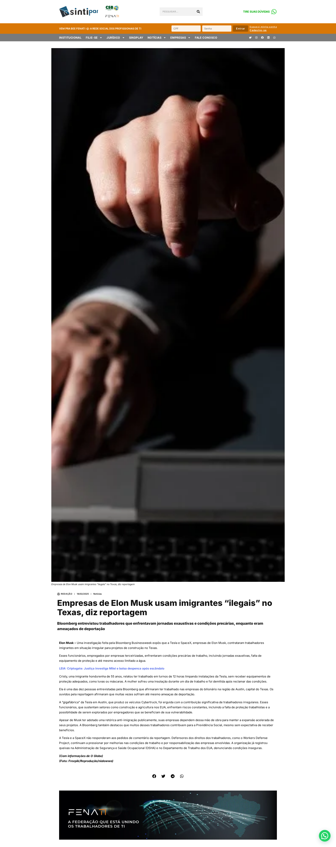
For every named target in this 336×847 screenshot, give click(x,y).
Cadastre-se (258, 30)
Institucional (70, 37)
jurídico (113, 37)
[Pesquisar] (198, 11)
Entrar (240, 28)
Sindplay (136, 37)
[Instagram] (256, 37)
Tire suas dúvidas (256, 11)
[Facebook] (262, 37)
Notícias (154, 37)
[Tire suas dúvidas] (274, 12)
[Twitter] (250, 37)
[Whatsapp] (274, 37)
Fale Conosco (206, 37)
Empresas (178, 37)
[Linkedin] (268, 37)
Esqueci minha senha (263, 26)
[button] (154, 776)
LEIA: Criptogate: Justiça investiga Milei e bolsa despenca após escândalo (111, 668)
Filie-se (92, 37)
